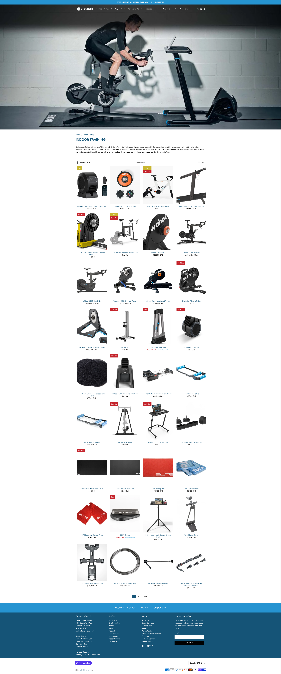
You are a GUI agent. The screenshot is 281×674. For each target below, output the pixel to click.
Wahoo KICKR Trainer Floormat (91, 489)
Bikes (106, 9)
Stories (144, 628)
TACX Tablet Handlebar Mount (92, 583)
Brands (99, 9)
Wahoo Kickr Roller (125, 442)
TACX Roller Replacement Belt (125, 583)
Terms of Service (148, 639)
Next (146, 596)
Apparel (118, 9)
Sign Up (189, 643)
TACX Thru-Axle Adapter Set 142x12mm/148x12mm (191, 584)
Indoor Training (168, 9)
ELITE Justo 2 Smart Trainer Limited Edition (92, 254)
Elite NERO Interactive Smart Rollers (158, 394)
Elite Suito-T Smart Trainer (191, 301)
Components (133, 9)
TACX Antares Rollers (92, 442)
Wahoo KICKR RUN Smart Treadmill (191, 206)
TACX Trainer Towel (191, 489)
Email (177, 633)
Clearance (184, 9)
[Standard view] (199, 162)
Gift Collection (114, 623)
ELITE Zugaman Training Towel (92, 535)
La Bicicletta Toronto (86, 670)
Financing (145, 636)
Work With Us (147, 631)
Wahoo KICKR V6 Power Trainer (125, 301)
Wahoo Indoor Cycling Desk (158, 442)
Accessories (150, 9)
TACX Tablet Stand (191, 535)
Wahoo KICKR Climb (158, 347)
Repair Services (148, 623)
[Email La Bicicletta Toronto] (143, 646)
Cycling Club (147, 626)
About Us (145, 620)
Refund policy (147, 641)
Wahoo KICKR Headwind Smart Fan (125, 394)
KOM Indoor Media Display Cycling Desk (158, 536)
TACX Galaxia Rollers (191, 394)
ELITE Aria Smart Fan (191, 347)
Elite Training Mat (158, 489)
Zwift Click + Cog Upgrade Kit (125, 206)
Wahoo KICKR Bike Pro (191, 253)
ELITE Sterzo (125, 535)
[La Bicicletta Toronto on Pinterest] (150, 646)
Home (78, 135)
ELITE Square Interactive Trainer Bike (125, 253)
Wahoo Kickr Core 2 (158, 253)
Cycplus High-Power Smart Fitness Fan (91, 206)
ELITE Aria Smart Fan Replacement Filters (92, 395)
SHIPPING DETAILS (157, 2)
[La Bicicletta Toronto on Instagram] (148, 646)
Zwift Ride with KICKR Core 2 (158, 206)
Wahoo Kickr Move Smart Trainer (158, 301)
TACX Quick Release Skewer (158, 583)
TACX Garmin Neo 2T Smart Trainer (92, 347)
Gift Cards (113, 620)
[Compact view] (203, 162)
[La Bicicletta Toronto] (85, 9)
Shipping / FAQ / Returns (151, 633)
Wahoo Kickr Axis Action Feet (191, 442)
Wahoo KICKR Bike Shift (92, 301)
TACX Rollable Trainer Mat (125, 489)
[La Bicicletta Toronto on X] (153, 646)
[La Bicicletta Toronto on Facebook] (145, 646)
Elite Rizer (125, 347)
